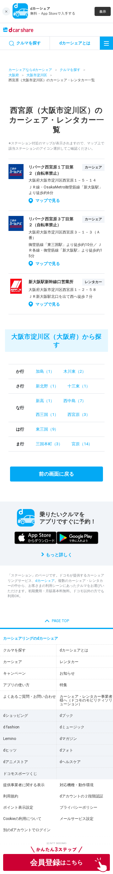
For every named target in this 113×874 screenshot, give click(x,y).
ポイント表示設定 (18, 807)
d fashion (11, 727)
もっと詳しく (59, 554)
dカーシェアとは (74, 650)
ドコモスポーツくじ (20, 774)
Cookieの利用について (22, 819)
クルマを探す (70, 70)
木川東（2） (74, 371)
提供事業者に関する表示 (24, 785)
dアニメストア (15, 762)
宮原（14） (82, 444)
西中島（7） (74, 400)
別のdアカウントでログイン (27, 830)
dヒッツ (10, 750)
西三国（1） (47, 414)
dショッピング (15, 715)
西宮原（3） (78, 414)
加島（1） (45, 371)
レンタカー (69, 662)
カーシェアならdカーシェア (30, 70)
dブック (66, 715)
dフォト (66, 750)
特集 (63, 685)
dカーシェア (45, 581)
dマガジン (68, 739)
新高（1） (45, 400)
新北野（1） (47, 386)
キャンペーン (14, 673)
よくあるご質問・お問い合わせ (29, 696)
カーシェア (12, 662)
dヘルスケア (70, 762)
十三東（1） (78, 386)
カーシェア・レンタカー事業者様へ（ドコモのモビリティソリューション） (86, 700)
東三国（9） (47, 429)
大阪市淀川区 (36, 75)
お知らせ (67, 673)
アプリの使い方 (16, 685)
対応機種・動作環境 (77, 785)
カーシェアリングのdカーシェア (30, 638)
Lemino (9, 739)
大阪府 (13, 75)
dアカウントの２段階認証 (81, 796)
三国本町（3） (49, 444)
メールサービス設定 (77, 819)
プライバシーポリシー (78, 807)
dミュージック (72, 727)
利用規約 (10, 796)
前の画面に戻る (56, 474)
